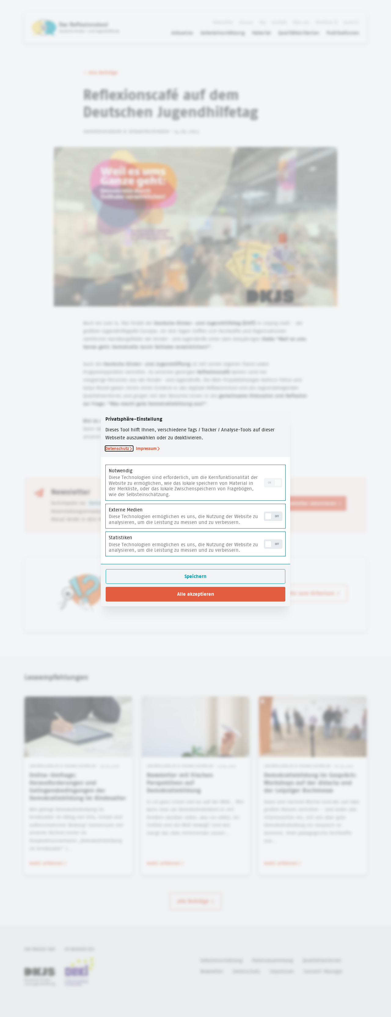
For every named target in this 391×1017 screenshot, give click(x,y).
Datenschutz (117, 448)
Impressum (146, 448)
